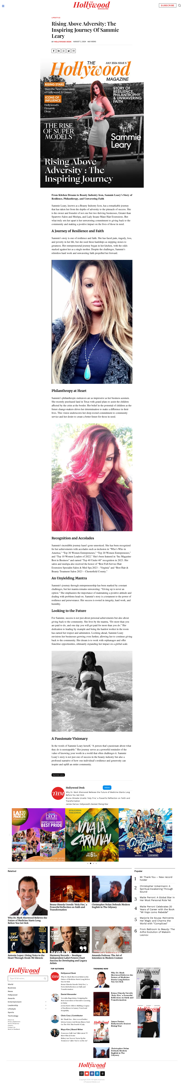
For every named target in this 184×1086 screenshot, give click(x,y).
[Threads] (102, 1073)
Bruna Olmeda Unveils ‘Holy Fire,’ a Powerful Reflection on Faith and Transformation (98, 799)
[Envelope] (86, 1073)
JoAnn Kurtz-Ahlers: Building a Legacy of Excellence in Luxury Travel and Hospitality (75, 1008)
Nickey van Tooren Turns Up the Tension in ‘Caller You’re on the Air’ (74, 1039)
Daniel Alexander (68, 994)
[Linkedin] (97, 1073)
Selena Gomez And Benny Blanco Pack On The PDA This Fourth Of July (75, 1023)
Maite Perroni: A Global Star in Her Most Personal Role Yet (157, 899)
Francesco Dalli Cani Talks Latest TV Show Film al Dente (74, 1034)
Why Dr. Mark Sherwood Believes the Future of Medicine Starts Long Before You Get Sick (98, 793)
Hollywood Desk (63, 42)
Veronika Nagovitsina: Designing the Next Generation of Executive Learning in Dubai (75, 1000)
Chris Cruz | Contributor (72, 1015)
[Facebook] (92, 1073)
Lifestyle (56, 18)
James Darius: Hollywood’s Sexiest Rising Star (87, 804)
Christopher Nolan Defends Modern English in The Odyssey (111, 905)
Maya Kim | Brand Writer (72, 1029)
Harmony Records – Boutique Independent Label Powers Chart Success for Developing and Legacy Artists (68, 959)
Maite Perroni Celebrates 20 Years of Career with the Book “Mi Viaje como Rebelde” (157, 909)
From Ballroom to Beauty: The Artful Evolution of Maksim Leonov (157, 932)
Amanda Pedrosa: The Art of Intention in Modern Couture (107, 956)
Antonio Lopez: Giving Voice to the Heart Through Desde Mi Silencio (26, 956)
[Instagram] (81, 1073)
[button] (179, 5)
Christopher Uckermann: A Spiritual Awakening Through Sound (156, 889)
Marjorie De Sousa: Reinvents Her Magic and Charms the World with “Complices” (157, 921)
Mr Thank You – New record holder (74, 1019)
